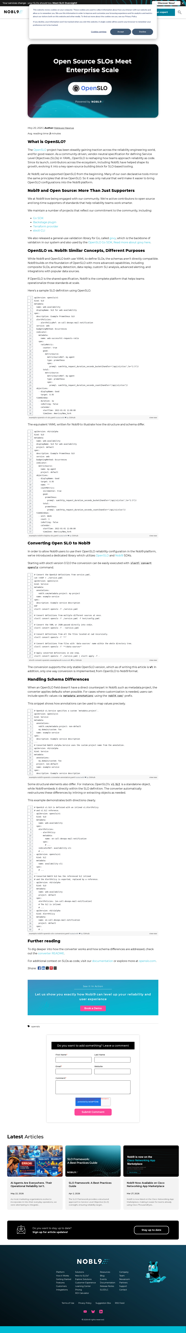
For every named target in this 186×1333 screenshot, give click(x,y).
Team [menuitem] (122, 1275)
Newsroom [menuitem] (124, 1279)
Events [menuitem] (103, 1279)
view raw (153, 418)
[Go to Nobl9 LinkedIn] (101, 1311)
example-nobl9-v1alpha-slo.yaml (43, 536)
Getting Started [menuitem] (63, 1279)
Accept (121, 31)
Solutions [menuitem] (79, 1272)
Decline (142, 31)
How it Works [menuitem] (62, 1275)
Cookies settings (98, 31)
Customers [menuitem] (61, 1286)
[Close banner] (183, 3)
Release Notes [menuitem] (107, 1286)
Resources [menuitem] (105, 1272)
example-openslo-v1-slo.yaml (42, 418)
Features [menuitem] (60, 1282)
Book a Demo (93, 1008)
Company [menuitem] (124, 1272)
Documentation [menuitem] (107, 1282)
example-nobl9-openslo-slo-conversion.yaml (49, 934)
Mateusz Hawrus (64, 128)
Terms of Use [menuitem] (68, 1303)
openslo (35, 1026)
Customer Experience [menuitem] (85, 1282)
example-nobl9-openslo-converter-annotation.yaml (52, 777)
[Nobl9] (13, 12)
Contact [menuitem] (123, 1290)
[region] (93, 355)
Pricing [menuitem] (78, 1290)
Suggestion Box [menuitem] (103, 1303)
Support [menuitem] (123, 1286)
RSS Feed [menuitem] (119, 1303)
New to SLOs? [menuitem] (82, 1275)
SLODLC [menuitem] (104, 1290)
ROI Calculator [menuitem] (82, 1293)
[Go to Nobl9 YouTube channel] (85, 1311)
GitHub (72, 418)
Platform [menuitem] (60, 1272)
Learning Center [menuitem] (83, 1286)
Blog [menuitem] (102, 1275)
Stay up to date (151, 1229)
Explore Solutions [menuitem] (83, 1279)
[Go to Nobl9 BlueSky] (93, 1311)
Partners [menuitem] (123, 1282)
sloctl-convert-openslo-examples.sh (45, 660)
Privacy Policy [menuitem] (85, 1303)
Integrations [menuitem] (62, 1290)
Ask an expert (160, 12)
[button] (180, 13)
